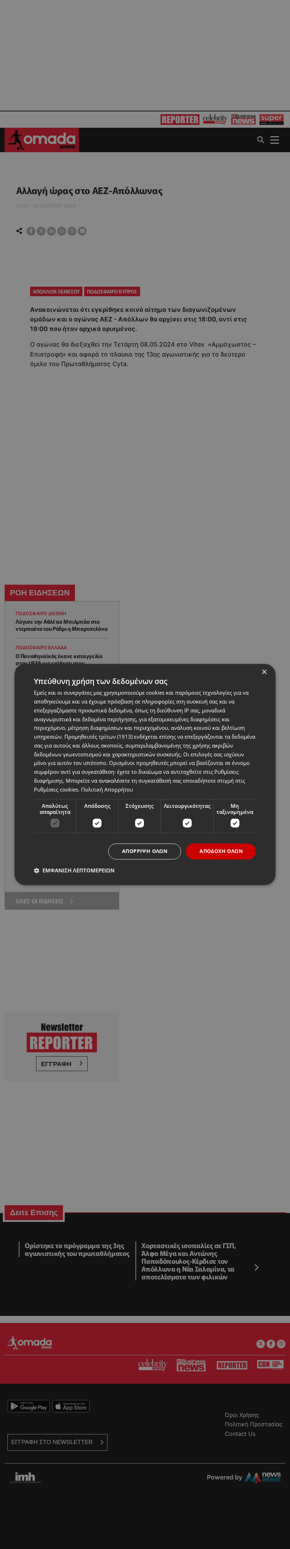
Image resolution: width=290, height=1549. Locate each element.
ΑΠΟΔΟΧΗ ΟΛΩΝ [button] (221, 851)
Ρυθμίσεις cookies (56, 789)
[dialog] (145, 774)
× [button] (264, 672)
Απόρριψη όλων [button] (144, 851)
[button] (74, 871)
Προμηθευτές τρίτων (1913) (98, 736)
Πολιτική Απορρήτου (107, 789)
